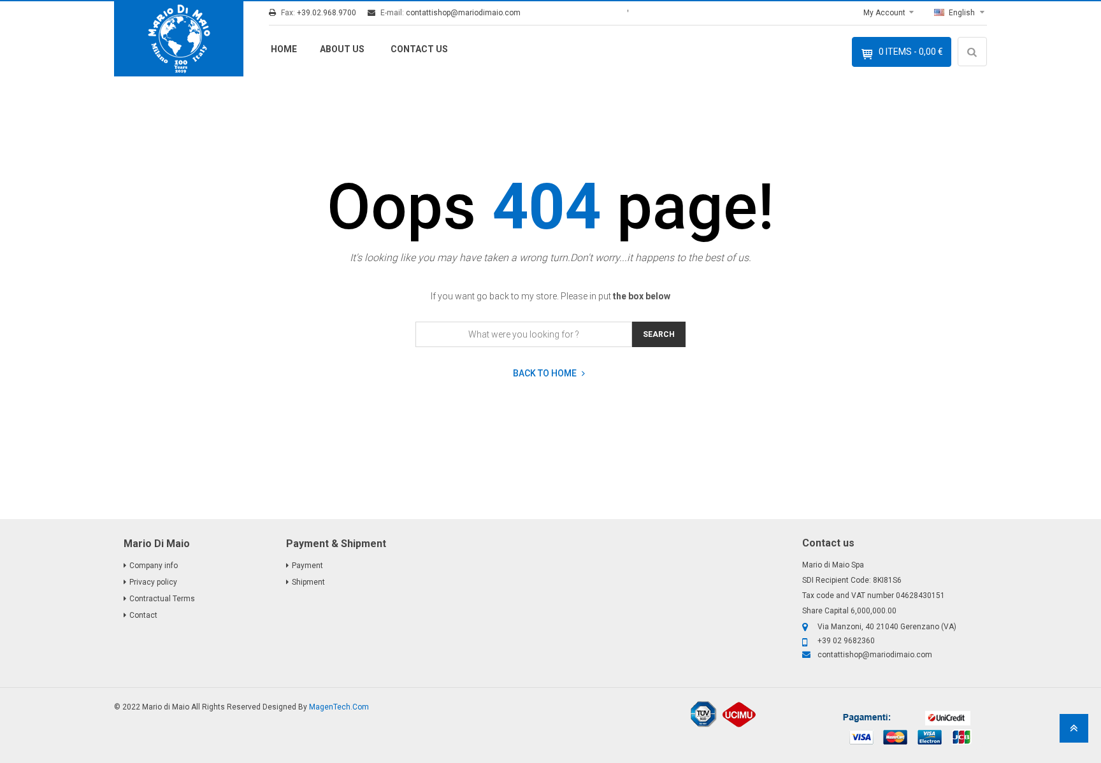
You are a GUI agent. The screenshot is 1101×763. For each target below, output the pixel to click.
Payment (307, 565)
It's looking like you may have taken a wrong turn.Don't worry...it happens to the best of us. (550, 258)
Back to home (546, 373)
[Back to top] (1074, 732)
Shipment (308, 582)
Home (284, 49)
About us (342, 49)
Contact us (419, 49)
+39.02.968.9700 (326, 12)
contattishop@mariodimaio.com (463, 12)
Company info (153, 565)
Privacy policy (153, 582)
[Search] (974, 89)
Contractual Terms (162, 598)
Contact (143, 615)
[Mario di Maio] (178, 38)
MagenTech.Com (339, 706)
